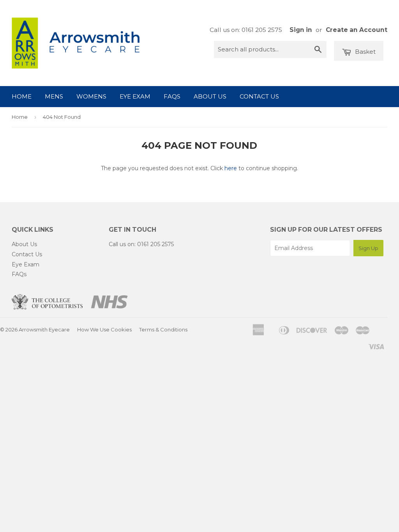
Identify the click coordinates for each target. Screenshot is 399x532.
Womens (91, 96)
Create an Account (356, 29)
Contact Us (259, 96)
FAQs (172, 96)
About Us (210, 96)
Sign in (301, 29)
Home (22, 96)
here (230, 168)
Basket (364, 51)
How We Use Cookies (104, 329)
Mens (54, 96)
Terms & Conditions (163, 329)
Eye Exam (135, 96)
